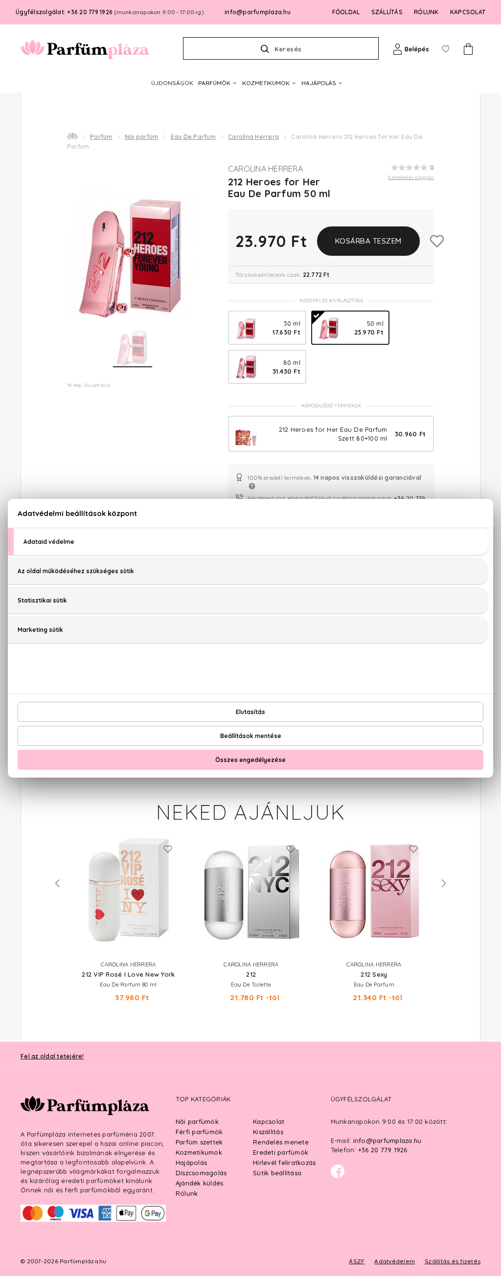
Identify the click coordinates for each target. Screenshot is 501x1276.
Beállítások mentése (250, 735)
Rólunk (187, 1193)
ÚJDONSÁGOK (172, 83)
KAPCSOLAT (467, 12)
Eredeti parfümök (280, 1152)
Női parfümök (197, 1121)
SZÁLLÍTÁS (387, 12)
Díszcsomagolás (201, 1173)
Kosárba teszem (368, 241)
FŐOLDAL (346, 12)
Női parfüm (142, 136)
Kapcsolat (268, 1121)
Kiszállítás (268, 1132)
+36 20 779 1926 (383, 1150)
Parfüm (101, 136)
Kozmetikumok (199, 1152)
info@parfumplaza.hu (258, 12)
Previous (57, 883)
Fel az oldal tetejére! (52, 1056)
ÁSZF (356, 1261)
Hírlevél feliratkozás (284, 1162)
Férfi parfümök (199, 1132)
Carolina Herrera (253, 136)
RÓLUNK (426, 12)
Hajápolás (191, 1162)
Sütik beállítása (277, 1173)
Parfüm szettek (199, 1142)
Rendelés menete (281, 1142)
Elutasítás (250, 712)
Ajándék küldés (200, 1183)
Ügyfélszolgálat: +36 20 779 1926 (110, 12)
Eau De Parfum (193, 136)
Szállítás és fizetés (452, 1261)
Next (444, 883)
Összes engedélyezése (250, 759)
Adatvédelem (394, 1261)
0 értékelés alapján (411, 177)
